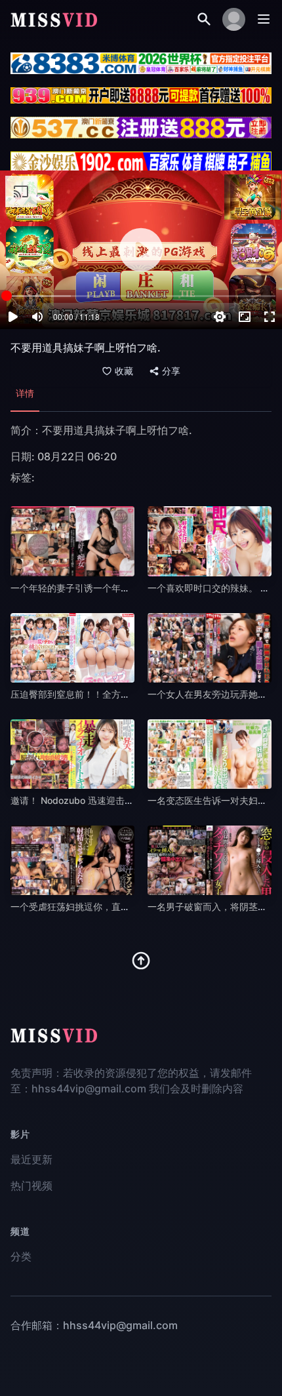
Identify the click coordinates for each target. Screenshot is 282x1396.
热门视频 (31, 1185)
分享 (171, 371)
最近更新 (31, 1159)
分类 (20, 1256)
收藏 (124, 371)
